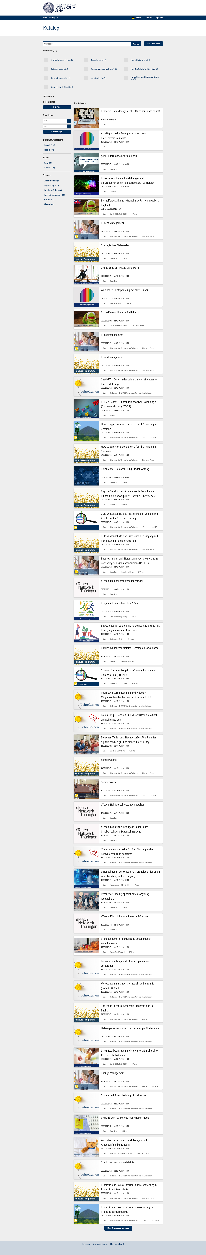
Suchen (136, 44)
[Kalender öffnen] (69, 121)
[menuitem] (44, 17)
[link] (44, 17)
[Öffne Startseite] (60, 7)
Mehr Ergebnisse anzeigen (118, 1228)
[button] (57, 107)
